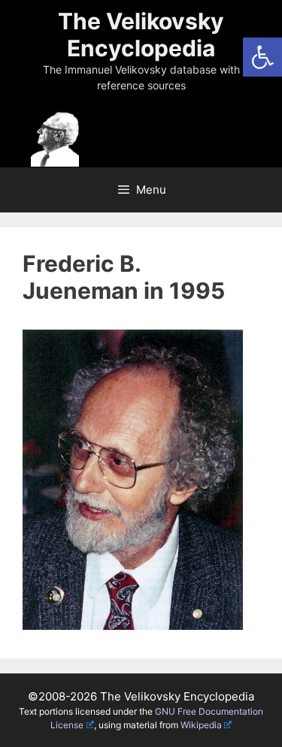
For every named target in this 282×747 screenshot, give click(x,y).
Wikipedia (201, 724)
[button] (262, 57)
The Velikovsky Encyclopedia (141, 35)
